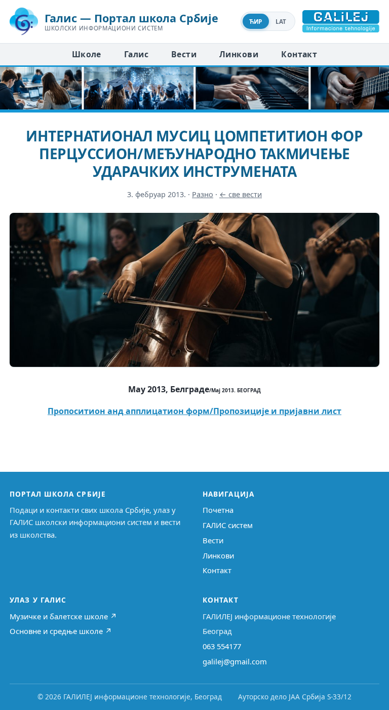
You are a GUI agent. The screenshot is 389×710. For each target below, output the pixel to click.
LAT (281, 21)
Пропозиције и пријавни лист (277, 411)
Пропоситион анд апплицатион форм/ (130, 411)
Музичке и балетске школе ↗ (63, 616)
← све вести (240, 194)
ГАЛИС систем (228, 525)
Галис (136, 54)
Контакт (299, 54)
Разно (202, 194)
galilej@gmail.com (235, 661)
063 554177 (222, 646)
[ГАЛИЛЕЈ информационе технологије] (340, 21)
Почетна (218, 510)
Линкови (238, 54)
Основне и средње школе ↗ (61, 631)
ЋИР (255, 21)
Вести (184, 54)
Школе (86, 54)
